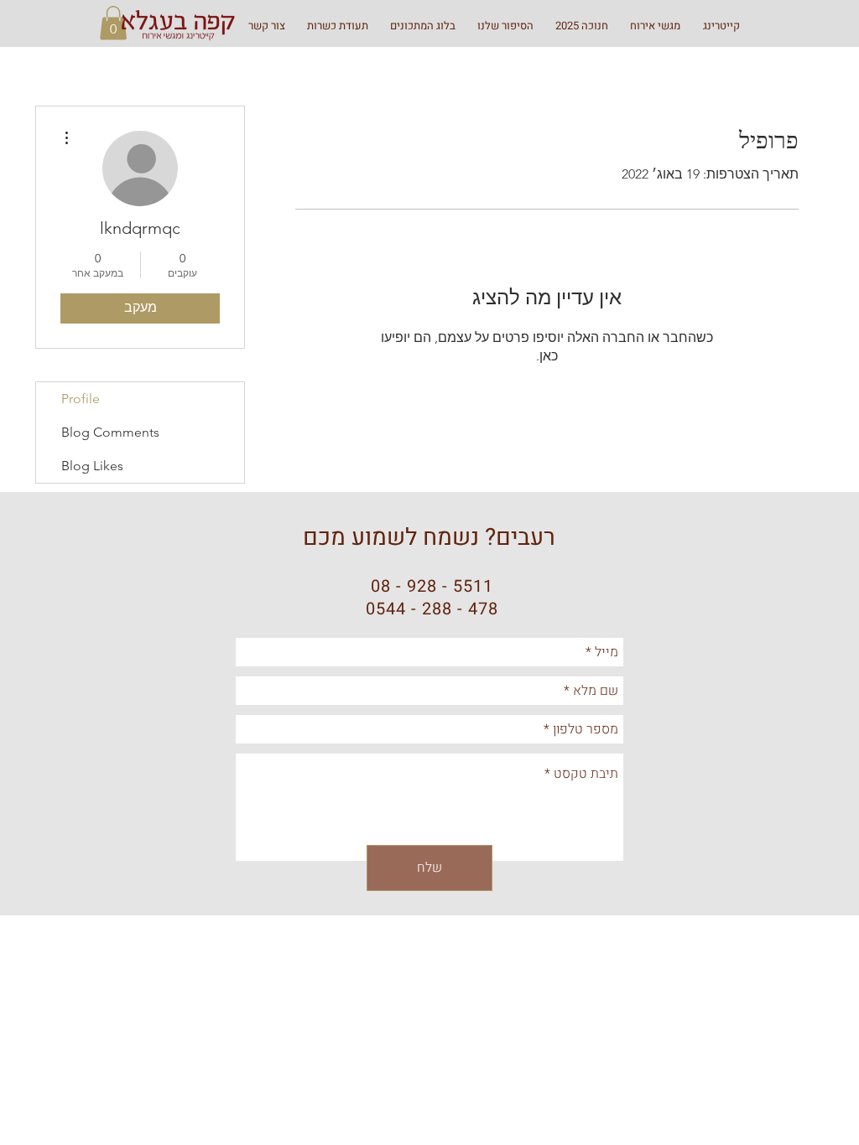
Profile (80, 399)
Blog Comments (110, 432)
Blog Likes (92, 466)
